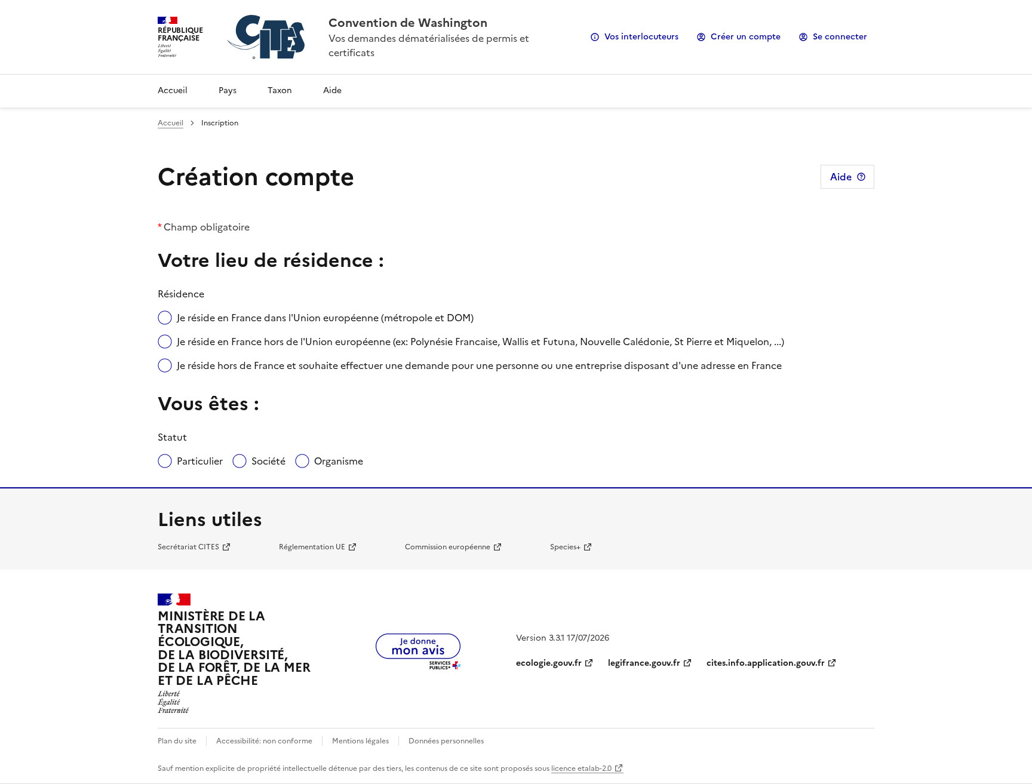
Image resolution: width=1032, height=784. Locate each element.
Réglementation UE (312, 547)
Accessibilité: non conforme (264, 741)
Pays (227, 90)
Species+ (565, 547)
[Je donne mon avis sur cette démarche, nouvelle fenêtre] (418, 666)
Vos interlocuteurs (641, 36)
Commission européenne (447, 547)
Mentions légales (360, 741)
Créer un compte (746, 36)
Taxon (280, 90)
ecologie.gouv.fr (549, 663)
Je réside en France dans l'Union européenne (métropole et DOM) (325, 317)
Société (268, 461)
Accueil (173, 90)
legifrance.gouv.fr (644, 663)
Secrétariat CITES (188, 547)
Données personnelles (446, 741)
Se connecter (840, 36)
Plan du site (177, 741)
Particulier (200, 461)
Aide (332, 90)
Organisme (338, 461)
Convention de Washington (407, 23)
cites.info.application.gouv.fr (766, 663)
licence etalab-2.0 (581, 768)
